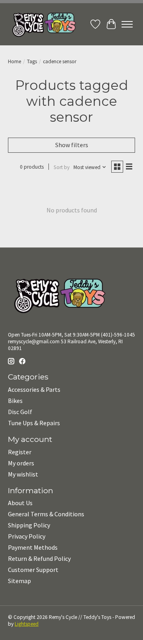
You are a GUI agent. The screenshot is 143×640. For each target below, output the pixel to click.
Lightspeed (27, 624)
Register (19, 452)
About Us (20, 503)
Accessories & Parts (34, 389)
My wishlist (23, 474)
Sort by (62, 167)
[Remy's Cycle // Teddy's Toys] (42, 24)
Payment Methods (33, 547)
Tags (32, 61)
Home (14, 61)
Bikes (15, 401)
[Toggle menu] (127, 24)
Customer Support (33, 570)
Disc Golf (20, 412)
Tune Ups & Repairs (34, 423)
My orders (21, 463)
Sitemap (19, 581)
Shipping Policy (29, 525)
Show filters (71, 145)
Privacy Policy (26, 536)
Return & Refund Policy (39, 558)
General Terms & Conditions (46, 514)
